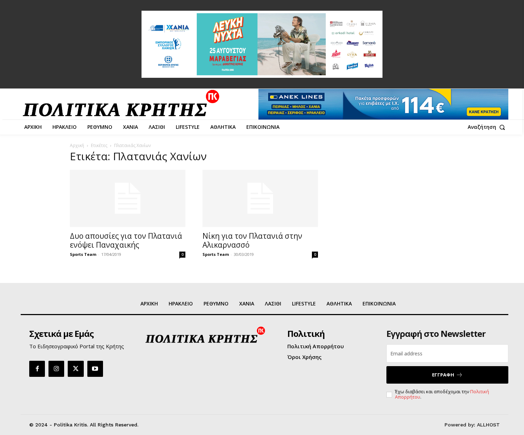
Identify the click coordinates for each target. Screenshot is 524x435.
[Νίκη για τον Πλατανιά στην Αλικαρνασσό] (260, 198)
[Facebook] (37, 368)
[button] (488, 127)
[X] (75, 368)
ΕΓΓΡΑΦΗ (443, 374)
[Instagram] (56, 368)
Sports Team (83, 254)
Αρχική (77, 145)
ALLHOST (488, 425)
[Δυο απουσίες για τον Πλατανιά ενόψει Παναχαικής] (127, 198)
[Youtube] (95, 368)
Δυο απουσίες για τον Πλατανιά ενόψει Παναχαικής (126, 240)
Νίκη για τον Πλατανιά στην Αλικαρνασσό (252, 240)
